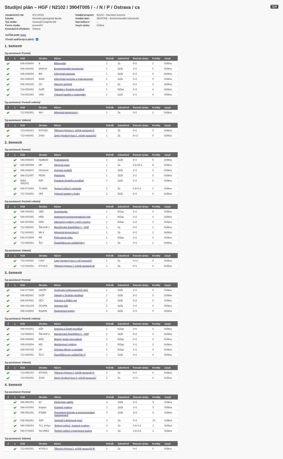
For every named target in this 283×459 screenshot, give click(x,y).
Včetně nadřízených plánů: (19, 39)
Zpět (274, 6)
